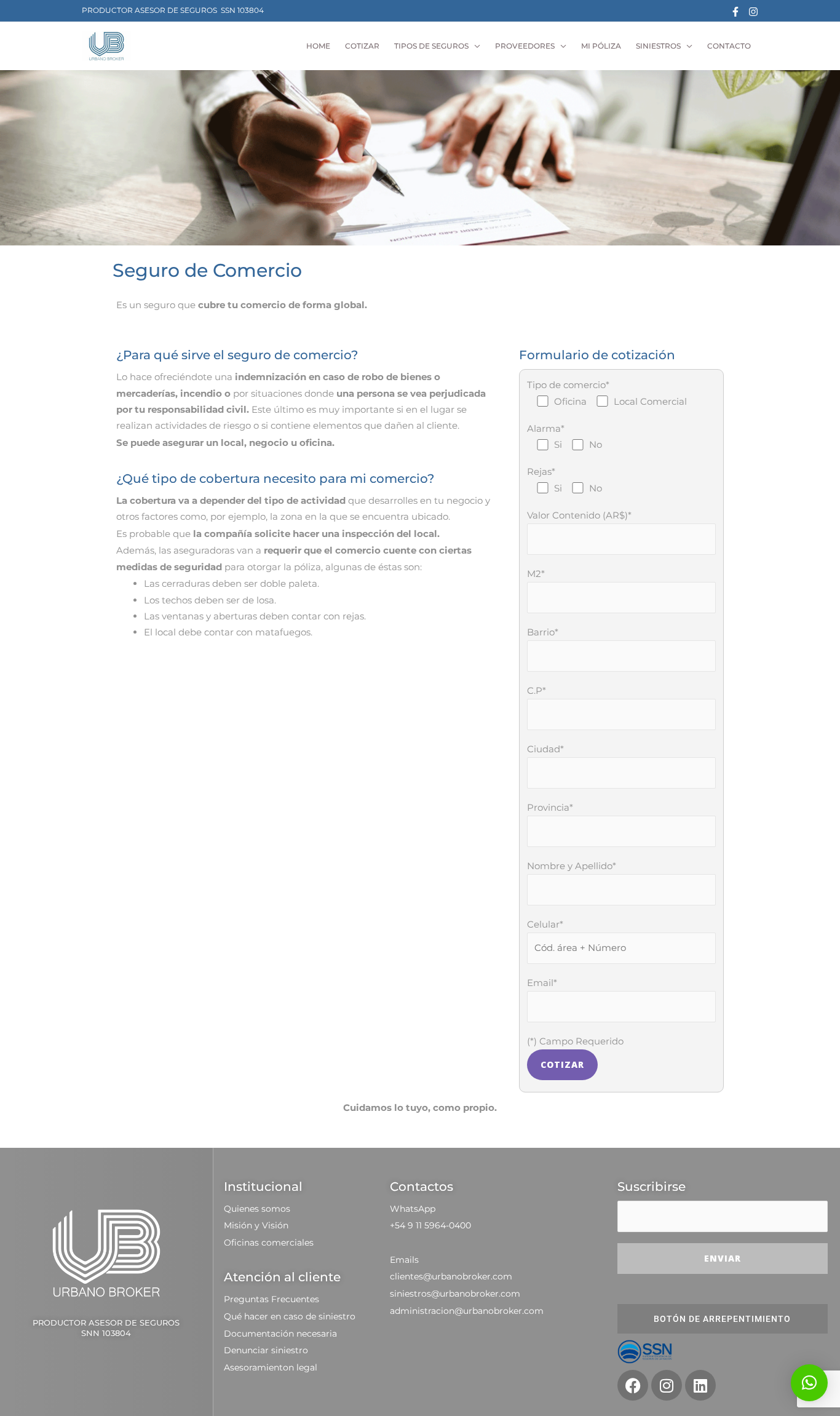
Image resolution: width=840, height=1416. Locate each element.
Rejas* (564, 479)
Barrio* (542, 632)
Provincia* (550, 807)
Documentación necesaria (280, 1333)
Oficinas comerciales (269, 1242)
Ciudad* (545, 749)
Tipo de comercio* (607, 393)
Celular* (545, 924)
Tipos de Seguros (431, 45)
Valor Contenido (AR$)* (579, 515)
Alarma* (564, 436)
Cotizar (362, 45)
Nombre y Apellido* (571, 866)
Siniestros (658, 45)
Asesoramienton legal (270, 1367)
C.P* (536, 690)
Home (318, 45)
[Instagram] (753, 12)
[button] (809, 1382)
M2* (536, 573)
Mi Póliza (601, 45)
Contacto (729, 45)
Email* (542, 982)
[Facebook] (735, 12)
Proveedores (525, 45)
